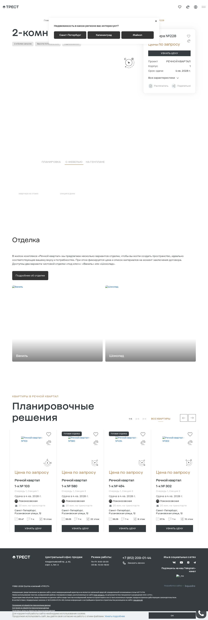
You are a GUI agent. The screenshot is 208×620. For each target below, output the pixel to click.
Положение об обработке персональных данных (31, 605)
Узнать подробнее (115, 616)
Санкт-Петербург (70, 35)
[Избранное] (180, 7)
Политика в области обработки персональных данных (33, 611)
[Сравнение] (188, 7)
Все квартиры (160, 418)
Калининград (104, 35)
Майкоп (137, 35)
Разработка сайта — (174, 586)
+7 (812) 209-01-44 (136, 558)
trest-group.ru (99, 595)
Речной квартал (178, 61)
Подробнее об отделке (30, 275)
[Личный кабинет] (196, 7)
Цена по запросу (32, 472)
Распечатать (161, 86)
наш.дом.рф (138, 600)
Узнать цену (169, 53)
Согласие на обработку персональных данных (30, 608)
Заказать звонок (136, 563)
